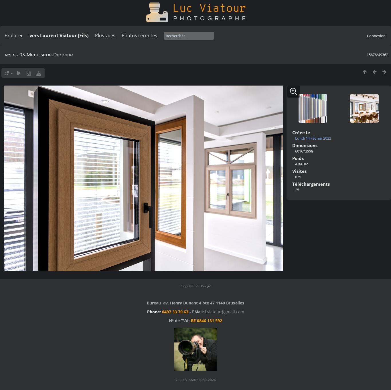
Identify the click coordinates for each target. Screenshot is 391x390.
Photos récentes (139, 35)
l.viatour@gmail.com (224, 311)
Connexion (376, 35)
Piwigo (206, 286)
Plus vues (105, 35)
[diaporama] (19, 73)
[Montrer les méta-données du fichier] (29, 73)
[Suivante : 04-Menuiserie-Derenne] (385, 71)
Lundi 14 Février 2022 (313, 138)
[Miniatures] (365, 71)
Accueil (10, 55)
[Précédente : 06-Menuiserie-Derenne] (375, 71)
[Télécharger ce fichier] (39, 73)
